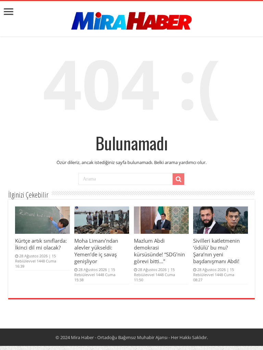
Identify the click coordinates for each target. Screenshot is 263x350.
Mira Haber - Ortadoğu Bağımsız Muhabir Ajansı (119, 337)
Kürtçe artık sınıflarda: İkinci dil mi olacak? (41, 244)
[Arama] (178, 179)
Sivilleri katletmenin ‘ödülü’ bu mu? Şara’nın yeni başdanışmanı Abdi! (216, 251)
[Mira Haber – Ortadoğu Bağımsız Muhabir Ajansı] (131, 18)
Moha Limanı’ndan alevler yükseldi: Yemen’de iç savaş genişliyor (96, 251)
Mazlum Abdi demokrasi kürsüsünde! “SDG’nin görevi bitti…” (159, 251)
